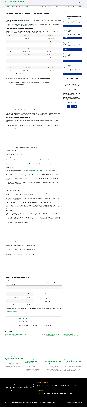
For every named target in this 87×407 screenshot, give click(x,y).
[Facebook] (68, 106)
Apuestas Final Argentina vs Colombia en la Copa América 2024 (14, 358)
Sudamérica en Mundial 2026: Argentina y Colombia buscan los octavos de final (71, 98)
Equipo (48, 402)
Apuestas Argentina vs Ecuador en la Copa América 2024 (72, 361)
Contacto (53, 402)
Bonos (21, 6)
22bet (69, 30)
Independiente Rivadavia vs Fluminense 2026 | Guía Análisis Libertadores (71, 86)
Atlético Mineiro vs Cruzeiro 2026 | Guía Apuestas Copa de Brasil (71, 81)
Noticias (79, 6)
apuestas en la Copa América (24, 24)
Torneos (59, 6)
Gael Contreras (23, 318)
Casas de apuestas (11, 6)
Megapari (62, 385)
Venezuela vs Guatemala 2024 (34, 170)
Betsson (70, 65)
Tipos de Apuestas (40, 6)
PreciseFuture (78, 402)
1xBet (69, 18)
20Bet (69, 54)
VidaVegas (75, 385)
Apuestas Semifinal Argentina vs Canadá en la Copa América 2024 (33, 361)
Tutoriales (28, 6)
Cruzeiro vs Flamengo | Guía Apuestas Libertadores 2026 (70, 90)
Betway (55, 385)
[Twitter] (72, 106)
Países (50, 6)
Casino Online (69, 6)
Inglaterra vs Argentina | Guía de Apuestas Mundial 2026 (71, 94)
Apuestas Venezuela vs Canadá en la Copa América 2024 (52, 361)
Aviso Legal (34, 402)
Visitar (66, 37)
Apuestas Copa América (12, 17)
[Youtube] (75, 106)
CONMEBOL (14, 220)
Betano (70, 42)
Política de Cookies (42, 402)
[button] (80, 3)
